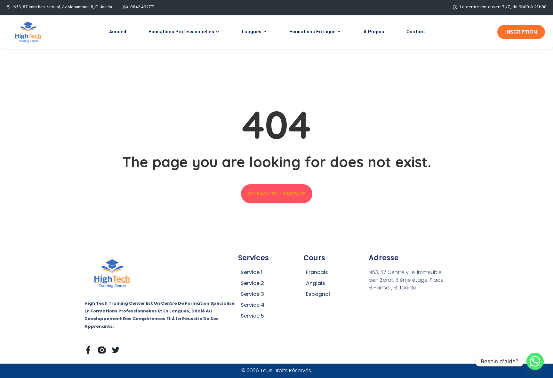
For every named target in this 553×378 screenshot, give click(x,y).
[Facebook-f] (88, 350)
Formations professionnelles (181, 31)
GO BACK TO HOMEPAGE (277, 194)
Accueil (117, 31)
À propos (374, 31)
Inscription (521, 31)
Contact (415, 31)
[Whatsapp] (535, 361)
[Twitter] (115, 350)
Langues (251, 31)
